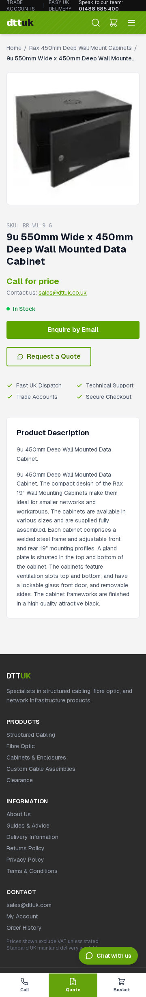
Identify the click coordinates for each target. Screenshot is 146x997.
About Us (18, 814)
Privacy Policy (25, 859)
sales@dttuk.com (29, 905)
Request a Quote (54, 356)
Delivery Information (32, 837)
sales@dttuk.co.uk (63, 292)
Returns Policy (25, 848)
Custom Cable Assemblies (40, 768)
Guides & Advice (27, 825)
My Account (22, 916)
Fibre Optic (20, 746)
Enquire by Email (73, 329)
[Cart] (113, 23)
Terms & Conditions (32, 871)
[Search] (96, 23)
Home (13, 47)
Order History (24, 927)
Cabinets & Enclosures (36, 757)
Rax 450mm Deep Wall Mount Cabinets (80, 47)
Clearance (19, 780)
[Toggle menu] (131, 23)
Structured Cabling (30, 734)
